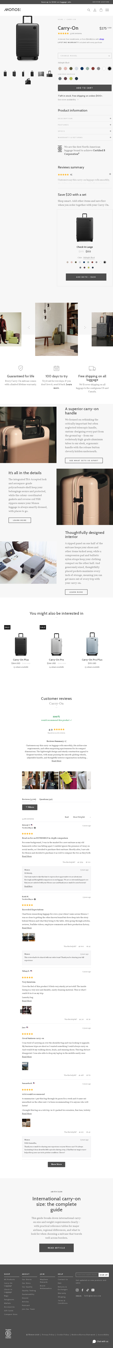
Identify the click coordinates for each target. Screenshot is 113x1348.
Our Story (26, 1283)
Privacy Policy (48, 1335)
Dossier (25, 1298)
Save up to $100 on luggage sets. (56, 2)
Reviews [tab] (29, 799)
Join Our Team (28, 1309)
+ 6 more (28, 938)
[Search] (89, 11)
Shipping (62, 1297)
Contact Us (63, 1279)
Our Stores (27, 1279)
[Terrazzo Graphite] (60, 78)
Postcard (26, 1305)
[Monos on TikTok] (87, 1291)
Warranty (62, 1293)
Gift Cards (8, 1311)
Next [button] (41, 38)
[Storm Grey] (98, 68)
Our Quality (27, 1287)
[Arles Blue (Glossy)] (76, 78)
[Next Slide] (89, 780)
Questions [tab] (45, 799)
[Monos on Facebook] (82, 1290)
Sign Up (104, 1275)
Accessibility (103, 1335)
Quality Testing (29, 1290)
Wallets (7, 1303)
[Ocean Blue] (82, 68)
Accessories (9, 1307)
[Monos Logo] (12, 9)
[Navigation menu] (107, 10)
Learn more (20, 520)
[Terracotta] (93, 68)
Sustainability (28, 1294)
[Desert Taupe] (60, 68)
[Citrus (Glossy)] (71, 78)
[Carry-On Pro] (56, 641)
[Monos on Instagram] (77, 1290)
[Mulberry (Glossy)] (65, 78)
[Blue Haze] (76, 68)
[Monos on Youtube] (93, 1290)
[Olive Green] (71, 68)
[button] (70, 33)
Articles (25, 1302)
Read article (56, 1248)
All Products (9, 1279)
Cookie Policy (63, 1335)
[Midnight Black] (109, 68)
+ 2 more (25, 1011)
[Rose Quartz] (65, 68)
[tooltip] (65, 741)
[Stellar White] (104, 68)
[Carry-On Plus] (21, 641)
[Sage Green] (87, 68)
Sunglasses (9, 1299)
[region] (56, 780)
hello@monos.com (92, 1296)
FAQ (59, 1283)
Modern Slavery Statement (83, 1335)
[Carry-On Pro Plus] (92, 641)
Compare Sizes (11, 1314)
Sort (67, 817)
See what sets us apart (84, 460)
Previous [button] (14, 38)
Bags (6, 1296)
